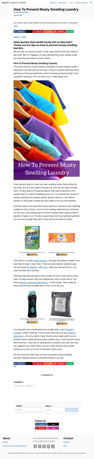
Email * (49, 406)
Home (16, 37)
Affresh (33, 267)
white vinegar (40, 260)
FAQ (65, 446)
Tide (45, 267)
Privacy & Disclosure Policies (15, 446)
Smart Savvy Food (22, 12)
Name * (19, 406)
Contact (66, 442)
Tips (24, 37)
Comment (19, 382)
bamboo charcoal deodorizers (34, 282)
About (5, 442)
